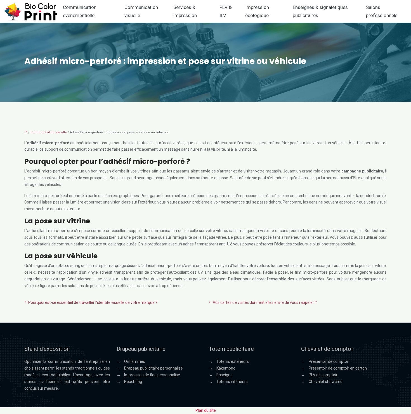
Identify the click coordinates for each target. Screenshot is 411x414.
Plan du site (205, 410)
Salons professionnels (382, 11)
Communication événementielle (79, 11)
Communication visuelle (141, 11)
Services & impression (185, 11)
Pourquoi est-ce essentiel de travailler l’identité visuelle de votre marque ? (92, 302)
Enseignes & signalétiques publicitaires (320, 11)
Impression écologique (257, 11)
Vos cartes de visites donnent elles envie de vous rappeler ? (265, 302)
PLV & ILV (225, 11)
